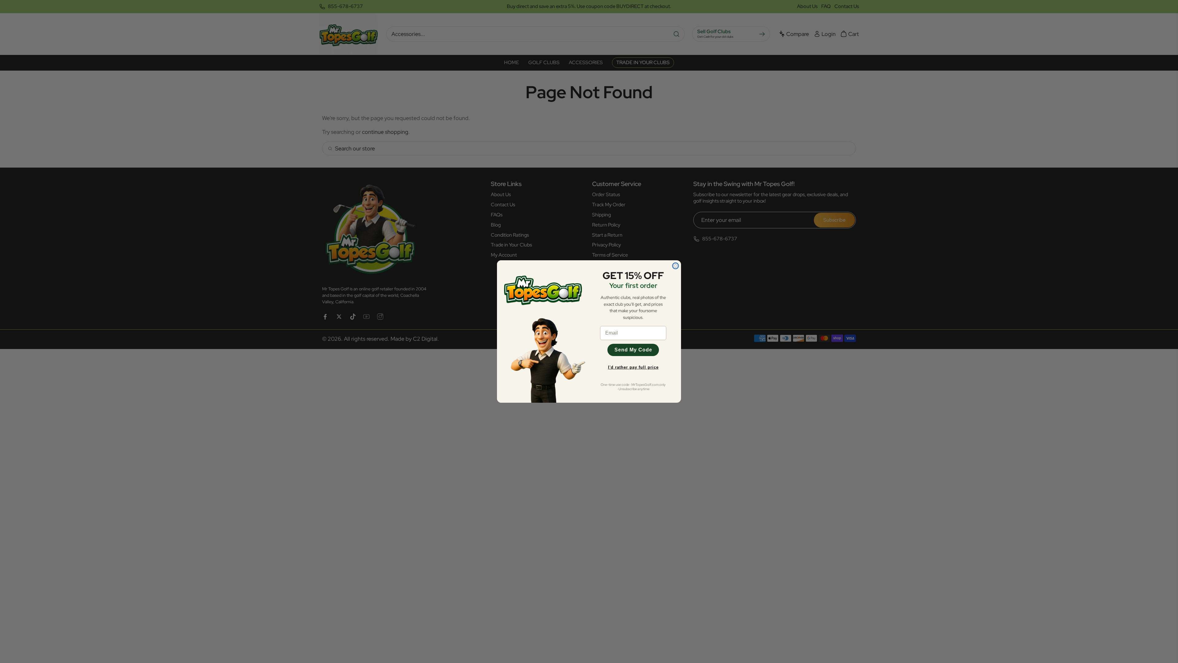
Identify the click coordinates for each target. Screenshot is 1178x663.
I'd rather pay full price (633, 367)
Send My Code (633, 349)
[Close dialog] (675, 266)
